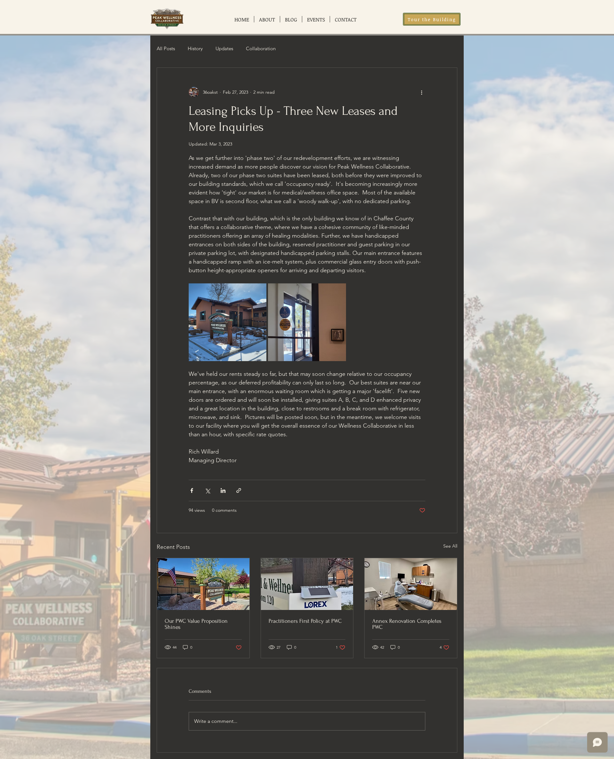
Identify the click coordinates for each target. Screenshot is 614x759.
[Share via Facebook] (192, 490)
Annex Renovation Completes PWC (406, 624)
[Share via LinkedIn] (223, 490)
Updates (224, 48)
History (195, 48)
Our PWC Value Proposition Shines (196, 624)
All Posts (166, 48)
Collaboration (261, 48)
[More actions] (421, 92)
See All (450, 546)
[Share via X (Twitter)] (207, 490)
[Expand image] (227, 322)
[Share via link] (239, 490)
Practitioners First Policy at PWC (305, 621)
